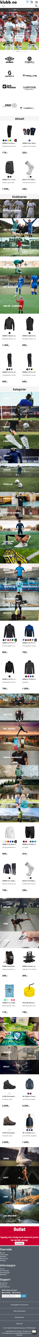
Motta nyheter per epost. (9, 1290)
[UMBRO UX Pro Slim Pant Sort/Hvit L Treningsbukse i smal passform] (9, 360)
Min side (2, 1253)
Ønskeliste (3, 1256)
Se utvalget (19, 37)
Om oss (2, 1269)
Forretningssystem (7, 1333)
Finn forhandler (4, 1271)
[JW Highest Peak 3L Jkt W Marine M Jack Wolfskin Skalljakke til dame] (29, 1084)
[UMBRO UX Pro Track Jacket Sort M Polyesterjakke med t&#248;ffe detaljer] (9, 667)
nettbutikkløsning (20, 1333)
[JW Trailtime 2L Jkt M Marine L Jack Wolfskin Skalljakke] (29, 1121)
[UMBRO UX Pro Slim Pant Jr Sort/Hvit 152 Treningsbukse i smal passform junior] (29, 360)
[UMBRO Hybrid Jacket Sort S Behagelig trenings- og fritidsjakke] (9, 323)
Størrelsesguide (4, 1272)
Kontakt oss (3, 1285)
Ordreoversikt (4, 1255)
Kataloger (3, 1260)
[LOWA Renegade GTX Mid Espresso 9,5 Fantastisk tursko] (9, 1121)
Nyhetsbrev (3, 1274)
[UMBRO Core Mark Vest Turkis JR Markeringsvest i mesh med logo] (9, 991)
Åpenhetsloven (19, 1317)
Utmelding (17, 1292)
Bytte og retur (4, 1258)
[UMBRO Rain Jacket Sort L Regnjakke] (29, 667)
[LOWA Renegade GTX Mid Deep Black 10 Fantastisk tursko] (9, 1084)
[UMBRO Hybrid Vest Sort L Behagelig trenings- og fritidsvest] (29, 323)
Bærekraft (19, 1323)
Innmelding (7, 1292)
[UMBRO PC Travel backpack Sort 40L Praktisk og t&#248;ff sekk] (9, 167)
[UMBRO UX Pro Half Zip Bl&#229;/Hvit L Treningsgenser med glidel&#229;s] (29, 631)
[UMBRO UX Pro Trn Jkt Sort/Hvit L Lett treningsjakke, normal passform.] (9, 631)
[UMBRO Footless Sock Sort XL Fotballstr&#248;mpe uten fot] (9, 131)
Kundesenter (4, 1283)
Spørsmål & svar (5, 1287)
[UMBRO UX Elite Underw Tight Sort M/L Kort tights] (29, 832)
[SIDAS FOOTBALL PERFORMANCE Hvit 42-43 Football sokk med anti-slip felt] (29, 167)
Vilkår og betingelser (19, 1311)
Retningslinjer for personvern (19, 1305)
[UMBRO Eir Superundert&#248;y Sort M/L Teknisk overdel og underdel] (9, 869)
